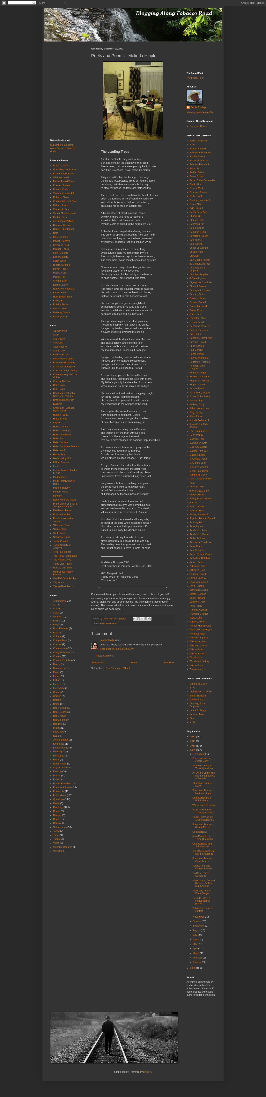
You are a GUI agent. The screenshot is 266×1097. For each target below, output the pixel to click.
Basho (56, 620)
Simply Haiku (60, 529)
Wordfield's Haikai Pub (65, 578)
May (195, 944)
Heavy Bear (59, 454)
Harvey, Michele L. (199, 358)
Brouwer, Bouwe (61, 225)
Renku (56, 819)
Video (56, 843)
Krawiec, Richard (62, 185)
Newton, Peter (60, 165)
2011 (193, 741)
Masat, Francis (197, 455)
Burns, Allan (195, 204)
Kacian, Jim (195, 400)
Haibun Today (60, 414)
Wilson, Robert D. (198, 653)
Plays (56, 779)
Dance (56, 664)
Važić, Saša (195, 617)
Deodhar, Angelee (199, 274)
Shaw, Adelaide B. (199, 582)
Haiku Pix (58, 438)
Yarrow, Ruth (196, 665)
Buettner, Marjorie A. (200, 200)
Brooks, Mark (196, 188)
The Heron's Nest (62, 559)
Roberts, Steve (61, 197)
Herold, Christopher (63, 229)
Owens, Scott (60, 308)
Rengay (57, 815)
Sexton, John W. (197, 578)
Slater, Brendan (197, 695)
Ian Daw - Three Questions (200, 874)
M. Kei (192, 722)
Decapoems (59, 668)
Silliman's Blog (61, 525)
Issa (55, 735)
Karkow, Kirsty (60, 257)
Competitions (60, 640)
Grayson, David (197, 342)
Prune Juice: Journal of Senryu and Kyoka (65, 505)
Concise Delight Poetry (65, 370)
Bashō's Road (60, 354)
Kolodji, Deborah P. (199, 420)
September (199, 925)
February (198, 957)
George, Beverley (198, 330)
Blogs (56, 624)
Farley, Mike (195, 310)
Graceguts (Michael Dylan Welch (63, 409)
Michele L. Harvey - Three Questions (202, 767)
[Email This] (135, 619)
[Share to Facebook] (146, 619)
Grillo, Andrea (196, 346)
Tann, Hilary (195, 606)
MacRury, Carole (198, 447)
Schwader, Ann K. (198, 566)
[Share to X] (142, 619)
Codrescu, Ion (196, 224)
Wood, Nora (195, 657)
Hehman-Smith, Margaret (197, 367)
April (195, 948)
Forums (57, 684)
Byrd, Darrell (196, 208)
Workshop (58, 851)
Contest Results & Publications (201, 799)
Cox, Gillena (196, 244)
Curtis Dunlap (198, 107)
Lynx (55, 466)
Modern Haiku (60, 491)
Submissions (60, 827)
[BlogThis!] (138, 619)
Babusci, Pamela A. (199, 164)
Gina (192, 718)
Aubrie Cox (59, 350)
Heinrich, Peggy (197, 372)
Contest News (199, 831)
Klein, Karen (196, 416)
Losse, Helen (60, 292)
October (197, 921)
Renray (57, 823)
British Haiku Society (64, 362)
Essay (56, 672)
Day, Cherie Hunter (199, 260)
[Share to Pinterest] (149, 619)
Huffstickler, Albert (62, 296)
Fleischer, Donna (198, 126)
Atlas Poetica (60, 346)
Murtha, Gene (60, 217)
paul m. (193, 502)
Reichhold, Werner (199, 534)
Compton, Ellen (197, 232)
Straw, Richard (197, 598)
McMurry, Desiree (198, 466)
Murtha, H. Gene (198, 474)
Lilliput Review (61, 462)
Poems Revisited (62, 783)
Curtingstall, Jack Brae (65, 201)
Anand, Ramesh (198, 148)
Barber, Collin (60, 316)
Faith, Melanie (60, 253)
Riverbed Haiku (61, 514)
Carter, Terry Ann (198, 212)
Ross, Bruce (195, 546)
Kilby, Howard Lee (199, 408)
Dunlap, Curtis (60, 189)
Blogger (147, 1072)
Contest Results (61, 660)
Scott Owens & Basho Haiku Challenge (203, 852)
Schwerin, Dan (197, 570)
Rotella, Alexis (60, 304)
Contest (57, 656)
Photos (57, 775)
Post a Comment (105, 655)
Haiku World (59, 450)
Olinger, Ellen (60, 280)
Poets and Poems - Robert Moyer (202, 826)
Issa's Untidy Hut (62, 458)
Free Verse (59, 688)
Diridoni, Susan (197, 286)
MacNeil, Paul (60, 237)
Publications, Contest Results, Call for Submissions (203, 883)
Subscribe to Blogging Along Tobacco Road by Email (63, 148)
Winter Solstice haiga (203, 805)
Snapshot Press (61, 537)
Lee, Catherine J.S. (199, 431)
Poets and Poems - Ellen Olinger (202, 892)
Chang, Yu (195, 216)
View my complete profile (200, 112)
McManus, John (197, 463)
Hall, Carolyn (196, 350)
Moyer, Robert (60, 268)
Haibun (57, 700)
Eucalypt (57, 403)
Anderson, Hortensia (200, 152)
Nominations (60, 763)
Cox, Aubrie (195, 240)
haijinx (56, 422)
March (196, 953)
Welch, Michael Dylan (64, 213)
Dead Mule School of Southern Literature (64, 394)
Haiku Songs (60, 719)
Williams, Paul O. (198, 645)
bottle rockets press (63, 358)
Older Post (168, 662)
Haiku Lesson (60, 712)
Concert (57, 644)
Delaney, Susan (61, 312)
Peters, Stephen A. (199, 514)
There (56, 835)
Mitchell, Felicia (61, 249)
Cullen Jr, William (198, 247)
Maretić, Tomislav (198, 451)
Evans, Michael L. (198, 306)
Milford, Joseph (61, 205)
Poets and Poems (108, 623)
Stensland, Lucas (198, 590)
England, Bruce (197, 298)
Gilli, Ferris (195, 334)
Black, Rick (195, 184)
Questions (58, 799)
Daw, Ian (194, 255)
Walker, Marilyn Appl (200, 625)
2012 (193, 736)
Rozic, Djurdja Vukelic (201, 554)
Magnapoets (59, 477)
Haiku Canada (61, 426)
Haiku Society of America (66, 446)
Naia (55, 233)
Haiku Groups (60, 708)
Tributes (57, 839)
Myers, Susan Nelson (200, 478)
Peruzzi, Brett (196, 510)
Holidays (58, 724)
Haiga (56, 704)
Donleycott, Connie (199, 290)
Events (56, 676)
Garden (57, 696)
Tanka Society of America (61, 546)
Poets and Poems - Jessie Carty (202, 759)
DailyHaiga (59, 385)
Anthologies (59, 600)
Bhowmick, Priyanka (64, 173)
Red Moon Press (62, 510)
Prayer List (58, 791)
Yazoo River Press (63, 586)
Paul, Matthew (196, 506)
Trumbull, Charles (198, 613)
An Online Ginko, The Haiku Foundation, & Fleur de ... (203, 775)
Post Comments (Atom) (118, 668)
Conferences (60, 648)
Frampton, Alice (197, 318)
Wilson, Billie (196, 649)
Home (133, 662)
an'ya (192, 144)
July (195, 935)
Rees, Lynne (196, 526)
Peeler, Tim (59, 276)
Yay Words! (59, 582)
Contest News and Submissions (202, 845)
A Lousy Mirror (60, 330)
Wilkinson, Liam (197, 641)
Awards (57, 616)
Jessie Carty (107, 640)
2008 (193, 968)
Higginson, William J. (200, 380)
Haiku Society (60, 442)
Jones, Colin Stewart (200, 396)
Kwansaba (58, 743)
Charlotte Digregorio (64, 366)
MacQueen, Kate (198, 443)
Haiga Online (60, 418)
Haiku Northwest (62, 434)
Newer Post (98, 662)
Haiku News (59, 716)
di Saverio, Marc (198, 278)
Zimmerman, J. (197, 669)
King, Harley (196, 412)
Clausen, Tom (196, 220)
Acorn (56, 334)
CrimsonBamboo (62, 381)
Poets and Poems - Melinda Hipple (202, 791)
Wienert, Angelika (198, 637)
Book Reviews (60, 628)
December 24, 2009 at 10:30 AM (117, 649)
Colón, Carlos (196, 228)
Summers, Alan (197, 601)
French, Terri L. (197, 322)
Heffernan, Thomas (199, 362)
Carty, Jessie (60, 260)
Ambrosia (58, 342)
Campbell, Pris (61, 209)
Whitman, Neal (61, 177)
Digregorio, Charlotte (200, 282)
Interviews (58, 731)
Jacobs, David (196, 388)
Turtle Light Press (62, 563)
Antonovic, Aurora (198, 160)
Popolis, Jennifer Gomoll (202, 518)
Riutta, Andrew (197, 538)
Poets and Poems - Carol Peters (202, 859)
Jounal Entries (60, 739)
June (196, 939)
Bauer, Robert (196, 176)
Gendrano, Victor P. (199, 326)
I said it (57, 727)
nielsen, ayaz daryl (199, 490)
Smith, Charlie (196, 586)
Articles (57, 608)
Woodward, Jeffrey (199, 661)
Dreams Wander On (63, 400)
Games (57, 692)
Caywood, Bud (61, 245)
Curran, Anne (196, 252)
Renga (56, 811)
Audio (56, 612)
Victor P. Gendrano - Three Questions (202, 811)
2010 (193, 745)
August (197, 930)
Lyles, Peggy (196, 435)
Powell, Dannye (61, 241)
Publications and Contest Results (202, 867)
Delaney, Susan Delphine (197, 269)
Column (57, 636)
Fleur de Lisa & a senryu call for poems (201, 901)
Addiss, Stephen (198, 140)
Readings (58, 807)
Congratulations (61, 652)
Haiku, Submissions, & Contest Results (203, 818)
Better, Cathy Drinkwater (202, 180)
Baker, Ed (58, 300)
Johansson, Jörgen (199, 392)
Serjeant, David (197, 574)
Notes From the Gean (64, 499)
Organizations (60, 767)
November (198, 916)
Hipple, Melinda (61, 265)
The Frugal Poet (195, 78)
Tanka (56, 831)
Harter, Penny (196, 354)
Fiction (56, 680)
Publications (59, 795)
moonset (57, 495)
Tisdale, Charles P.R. (64, 193)
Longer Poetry (60, 747)
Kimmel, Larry (60, 284)
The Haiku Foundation (65, 555)
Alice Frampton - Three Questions (202, 837)
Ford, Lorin (195, 314)
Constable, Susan (198, 236)
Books (56, 632)
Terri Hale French (62, 552)
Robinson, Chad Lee (200, 542)
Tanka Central (60, 541)
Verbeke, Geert (197, 621)
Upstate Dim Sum (62, 567)
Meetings (58, 751)
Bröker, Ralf (195, 196)
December (198, 754)
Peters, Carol (60, 272)
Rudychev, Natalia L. (64, 288)
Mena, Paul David (198, 471)
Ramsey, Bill (196, 522)
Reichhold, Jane (198, 530)
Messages (58, 755)
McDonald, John (198, 458)
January (197, 962)
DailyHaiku (59, 389)
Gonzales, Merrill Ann (64, 169)
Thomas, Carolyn (198, 609)
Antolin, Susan (197, 156)
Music (56, 759)
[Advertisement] (62, 56)
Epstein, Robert (197, 302)
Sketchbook (59, 533)
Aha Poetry (59, 338)
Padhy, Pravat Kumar (64, 181)
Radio (56, 803)
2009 (193, 750)
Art (54, 604)
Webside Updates (62, 847)
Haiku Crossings (62, 430)
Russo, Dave (196, 562)
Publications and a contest (202, 909)
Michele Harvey (61, 487)
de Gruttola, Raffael (63, 221)
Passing (57, 771)
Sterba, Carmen (197, 594)
